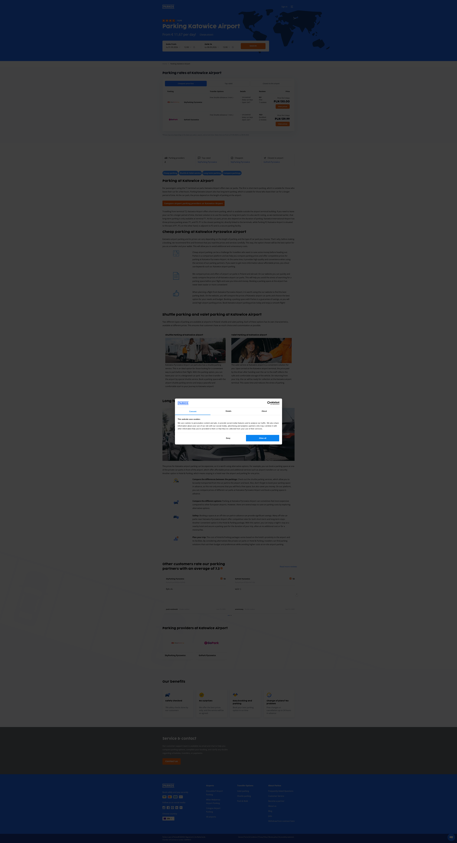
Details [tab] (228, 411)
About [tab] (264, 411)
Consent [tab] (192, 411)
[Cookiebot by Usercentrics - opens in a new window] (269, 403)
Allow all (262, 438)
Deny (228, 438)
